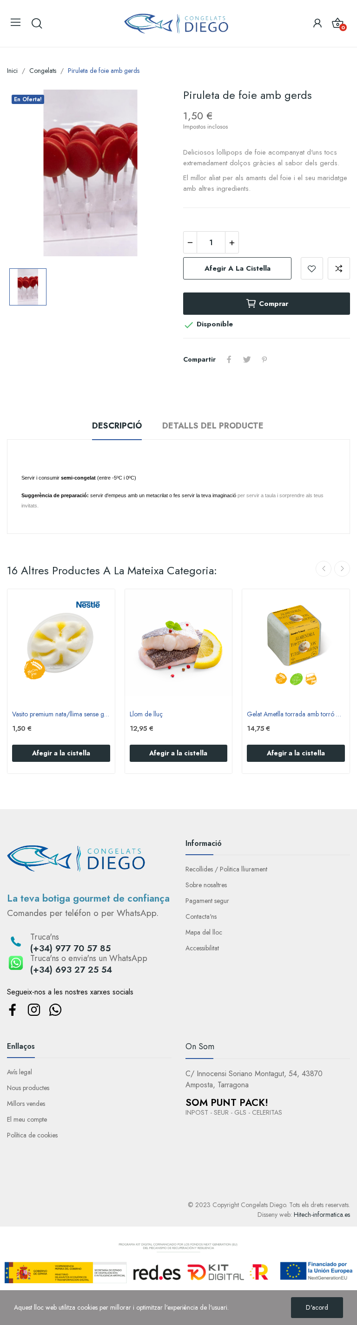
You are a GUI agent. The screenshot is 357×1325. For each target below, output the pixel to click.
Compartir (229, 359)
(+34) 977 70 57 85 (70, 948)
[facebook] (12, 1010)
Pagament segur (207, 900)
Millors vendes (26, 1103)
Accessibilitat (202, 948)
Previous (323, 569)
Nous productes (28, 1087)
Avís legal (19, 1072)
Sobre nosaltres (206, 885)
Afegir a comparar (339, 268)
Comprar (273, 304)
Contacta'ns (201, 916)
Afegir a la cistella (238, 268)
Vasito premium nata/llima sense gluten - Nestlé (61, 714)
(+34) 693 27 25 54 (71, 969)
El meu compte (27, 1119)
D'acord (317, 1307)
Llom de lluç (146, 714)
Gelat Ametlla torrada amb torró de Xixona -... (296, 714)
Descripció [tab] (117, 426)
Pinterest (264, 359)
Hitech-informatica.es (322, 1214)
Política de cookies (32, 1135)
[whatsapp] (55, 1010)
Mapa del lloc (203, 932)
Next (342, 569)
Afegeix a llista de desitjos (312, 268)
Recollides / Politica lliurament (226, 869)
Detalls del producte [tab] (213, 426)
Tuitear (247, 359)
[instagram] (33, 1010)
